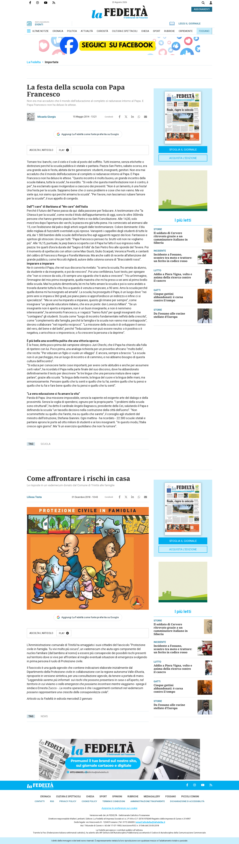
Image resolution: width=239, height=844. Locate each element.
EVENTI (39, 24)
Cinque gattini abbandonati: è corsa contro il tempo (168, 297)
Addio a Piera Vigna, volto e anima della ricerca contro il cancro (173, 277)
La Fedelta (34, 62)
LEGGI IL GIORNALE (189, 23)
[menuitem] (40, 31)
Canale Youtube (48, 2)
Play (62, 150)
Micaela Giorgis (46, 116)
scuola (45, 444)
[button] (211, 2)
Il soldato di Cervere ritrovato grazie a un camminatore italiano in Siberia (171, 238)
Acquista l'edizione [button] (183, 158)
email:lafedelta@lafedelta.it (150, 822)
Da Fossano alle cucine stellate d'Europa (169, 315)
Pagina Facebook (32, 2)
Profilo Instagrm (40, 2)
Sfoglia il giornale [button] (183, 149)
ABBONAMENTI (202, 9)
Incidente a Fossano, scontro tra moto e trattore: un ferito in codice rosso (173, 258)
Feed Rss (56, 2)
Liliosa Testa (34, 497)
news (44, 716)
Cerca (203, 3)
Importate (51, 62)
